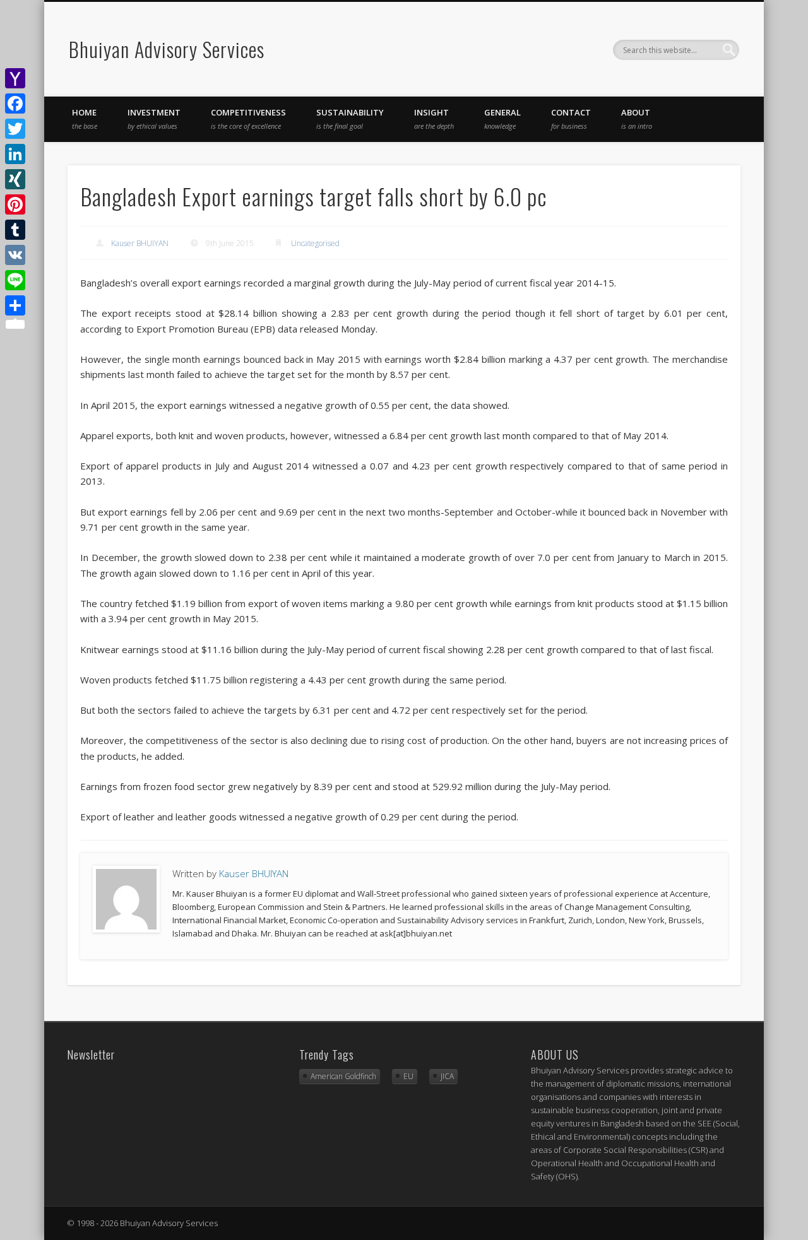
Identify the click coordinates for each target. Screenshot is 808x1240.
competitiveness (248, 119)
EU (408, 1076)
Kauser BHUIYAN (140, 243)
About (636, 119)
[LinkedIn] (15, 154)
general (502, 119)
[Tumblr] (15, 229)
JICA (447, 1076)
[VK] (15, 255)
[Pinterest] (15, 204)
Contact (571, 119)
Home (84, 119)
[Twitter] (15, 128)
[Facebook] (15, 103)
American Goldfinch (343, 1076)
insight (434, 119)
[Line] (15, 280)
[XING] (15, 179)
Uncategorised (315, 243)
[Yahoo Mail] (15, 78)
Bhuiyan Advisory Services (166, 49)
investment (154, 119)
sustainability (350, 119)
